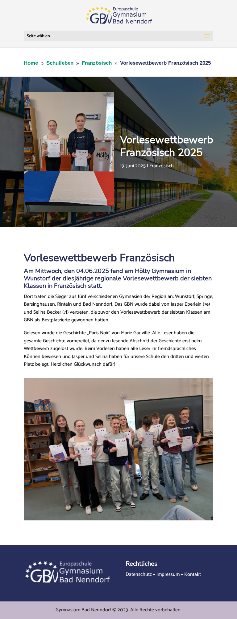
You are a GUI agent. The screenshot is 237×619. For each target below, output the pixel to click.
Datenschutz (139, 574)
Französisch (161, 166)
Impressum (168, 574)
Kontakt (192, 574)
